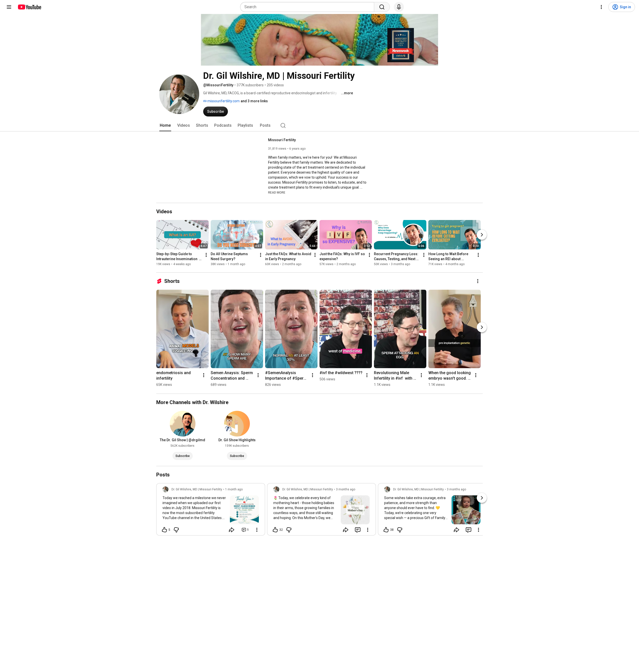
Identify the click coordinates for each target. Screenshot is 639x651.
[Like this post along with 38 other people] (386, 530)
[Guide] (9, 7)
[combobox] (308, 7)
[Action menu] (257, 530)
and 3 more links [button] (254, 101)
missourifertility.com (223, 101)
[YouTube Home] (29, 7)
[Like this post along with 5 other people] (164, 530)
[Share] (232, 530)
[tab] (165, 125)
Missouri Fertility (282, 140)
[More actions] (206, 255)
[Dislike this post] (176, 530)
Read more (276, 192)
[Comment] (358, 530)
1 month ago (234, 489)
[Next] (482, 235)
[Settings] (601, 7)
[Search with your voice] (399, 7)
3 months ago (345, 489)
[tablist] (319, 125)
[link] (210, 510)
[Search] (382, 7)
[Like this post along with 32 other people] (275, 530)
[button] (276, 192)
